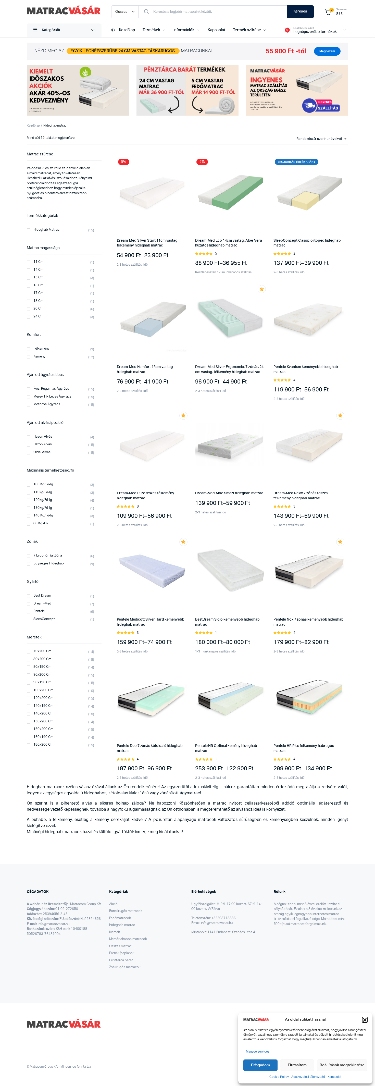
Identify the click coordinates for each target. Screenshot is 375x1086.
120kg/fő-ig (42, 500)
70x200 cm (42, 651)
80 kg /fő (40, 523)
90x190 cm (42, 682)
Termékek (151, 30)
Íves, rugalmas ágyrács (51, 388)
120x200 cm (43, 698)
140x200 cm (43, 713)
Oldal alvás (42, 452)
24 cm (38, 316)
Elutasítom (297, 1065)
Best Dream (42, 595)
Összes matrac (120, 946)
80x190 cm (42, 667)
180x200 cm (43, 744)
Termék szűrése (247, 30)
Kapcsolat (334, 1076)
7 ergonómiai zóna (47, 555)
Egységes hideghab (48, 563)
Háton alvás (42, 444)
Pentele (39, 611)
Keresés (300, 11)
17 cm (38, 293)
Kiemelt (114, 932)
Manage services (257, 1051)
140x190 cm (43, 706)
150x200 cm (43, 721)
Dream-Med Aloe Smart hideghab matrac (229, 493)
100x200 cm (43, 690)
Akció (113, 904)
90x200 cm (42, 674)
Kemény (39, 356)
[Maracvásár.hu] (64, 11)
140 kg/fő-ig (43, 515)
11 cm (38, 262)
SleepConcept (44, 619)
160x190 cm (43, 737)
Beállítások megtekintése (342, 1065)
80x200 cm (42, 659)
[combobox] (321, 139)
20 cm (38, 308)
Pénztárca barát (121, 960)
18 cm (38, 301)
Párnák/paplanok (122, 953)
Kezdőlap (127, 30)
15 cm (38, 277)
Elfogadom (260, 1065)
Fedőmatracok (120, 918)
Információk (184, 30)
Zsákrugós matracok (125, 967)
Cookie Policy (279, 1076)
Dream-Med (42, 603)
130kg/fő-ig (42, 508)
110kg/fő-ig (42, 492)
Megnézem (327, 51)
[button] (364, 1019)
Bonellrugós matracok (125, 911)
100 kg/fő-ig (43, 484)
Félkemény (41, 348)
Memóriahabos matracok (128, 939)
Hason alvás (42, 436)
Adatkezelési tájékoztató (308, 1076)
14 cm (38, 270)
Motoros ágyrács (46, 404)
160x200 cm (43, 729)
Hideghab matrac (46, 229)
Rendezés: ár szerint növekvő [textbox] (319, 139)
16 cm (38, 285)
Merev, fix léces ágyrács (52, 396)
